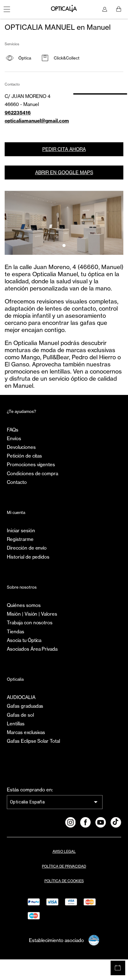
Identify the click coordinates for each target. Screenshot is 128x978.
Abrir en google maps (64, 172)
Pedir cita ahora (64, 149)
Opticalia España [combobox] (27, 802)
